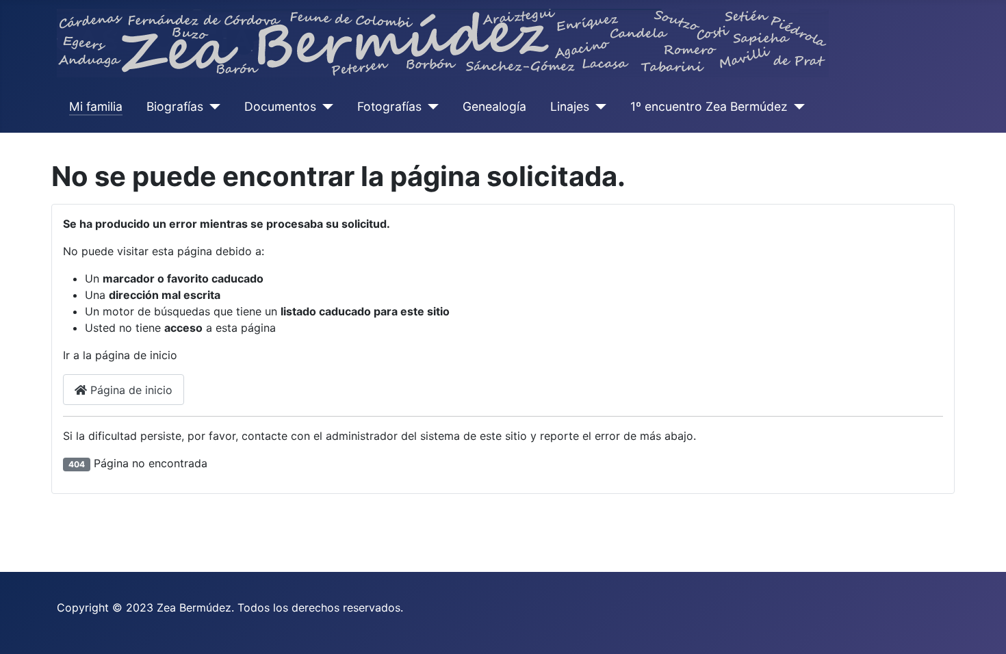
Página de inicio (129, 390)
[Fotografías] (430, 107)
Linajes (569, 106)
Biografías (174, 106)
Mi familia (95, 106)
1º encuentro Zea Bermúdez (709, 106)
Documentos (280, 106)
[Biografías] (211, 107)
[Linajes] (597, 107)
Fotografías (389, 106)
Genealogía (494, 106)
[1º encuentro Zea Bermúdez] (796, 107)
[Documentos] (324, 107)
